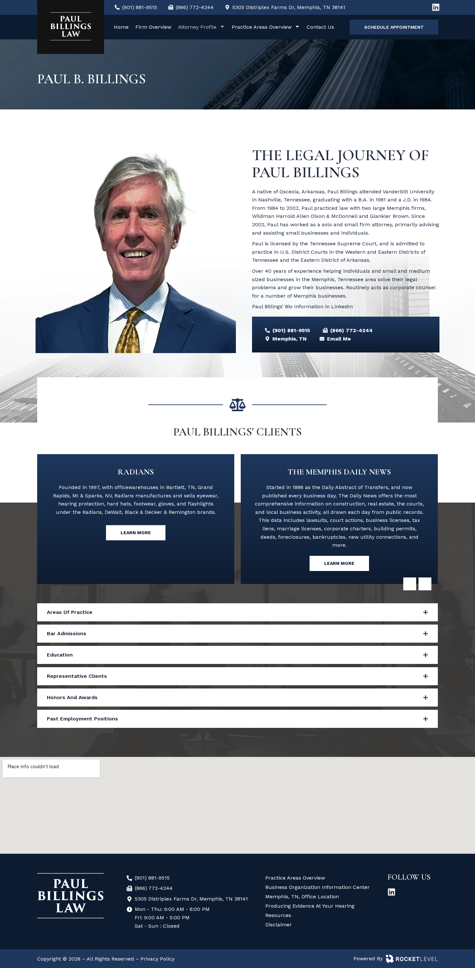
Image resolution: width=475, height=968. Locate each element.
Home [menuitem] (121, 27)
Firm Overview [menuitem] (153, 27)
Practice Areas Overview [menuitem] (261, 27)
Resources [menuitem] (278, 915)
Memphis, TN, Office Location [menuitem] (302, 896)
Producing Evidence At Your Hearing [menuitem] (309, 906)
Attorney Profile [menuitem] (197, 27)
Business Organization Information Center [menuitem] (317, 887)
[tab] (237, 612)
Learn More (136, 532)
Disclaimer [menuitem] (278, 925)
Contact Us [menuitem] (320, 27)
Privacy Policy (157, 959)
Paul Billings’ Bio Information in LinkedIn (302, 306)
